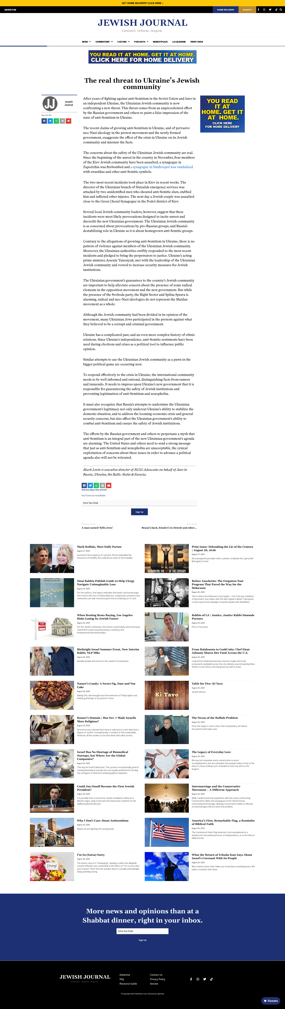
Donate (154, 983)
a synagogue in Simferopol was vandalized (161, 167)
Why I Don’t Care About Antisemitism (102, 820)
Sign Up (139, 511)
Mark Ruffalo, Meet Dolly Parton (99, 547)
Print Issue (196, 41)
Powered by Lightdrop (156, 994)
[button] (44, 121)
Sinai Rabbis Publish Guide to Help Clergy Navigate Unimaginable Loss (105, 582)
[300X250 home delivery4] (222, 113)
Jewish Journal (142, 23)
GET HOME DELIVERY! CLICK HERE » (142, 3)
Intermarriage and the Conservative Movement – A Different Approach (216, 788)
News (85, 41)
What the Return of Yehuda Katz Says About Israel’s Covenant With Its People (222, 856)
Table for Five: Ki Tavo (207, 683)
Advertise (124, 974)
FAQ (121, 979)
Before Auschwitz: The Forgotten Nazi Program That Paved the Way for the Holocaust (217, 584)
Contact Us (156, 974)
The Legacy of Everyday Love (211, 752)
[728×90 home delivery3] (142, 56)
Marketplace (160, 41)
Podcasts (139, 41)
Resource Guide (128, 983)
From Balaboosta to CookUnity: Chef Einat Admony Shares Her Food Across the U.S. (221, 651)
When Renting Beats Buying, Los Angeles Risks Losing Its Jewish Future (105, 617)
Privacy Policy (157, 979)
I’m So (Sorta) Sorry (91, 855)
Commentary (102, 41)
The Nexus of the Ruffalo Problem (215, 718)
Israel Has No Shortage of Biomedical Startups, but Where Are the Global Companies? (102, 755)
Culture (122, 41)
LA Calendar (179, 41)
